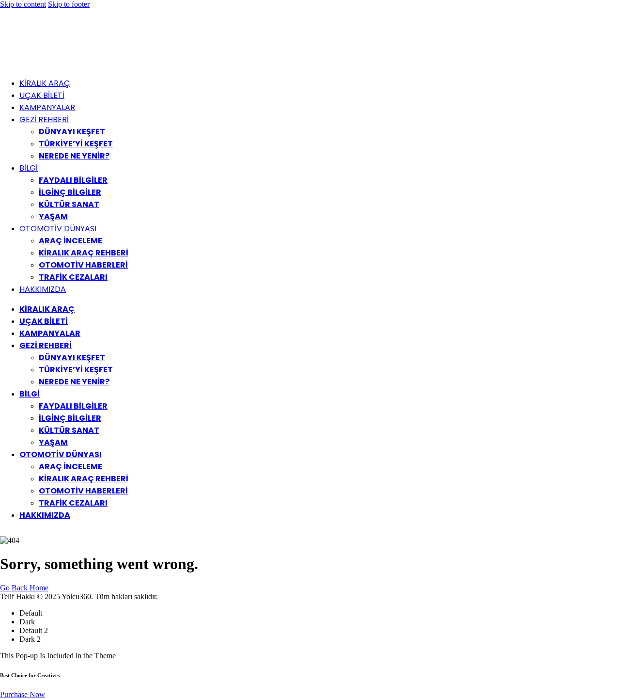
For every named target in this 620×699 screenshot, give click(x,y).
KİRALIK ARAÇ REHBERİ (83, 252)
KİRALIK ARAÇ (44, 83)
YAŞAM (53, 216)
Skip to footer (69, 4)
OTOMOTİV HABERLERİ (83, 264)
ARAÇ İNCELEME (70, 240)
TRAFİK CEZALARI (73, 277)
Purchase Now (22, 694)
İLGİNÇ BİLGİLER (70, 192)
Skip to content (23, 4)
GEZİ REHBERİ (44, 119)
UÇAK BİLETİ (41, 95)
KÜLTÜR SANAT (69, 204)
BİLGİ (28, 168)
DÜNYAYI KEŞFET (72, 131)
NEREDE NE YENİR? (74, 155)
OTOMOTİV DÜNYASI (57, 228)
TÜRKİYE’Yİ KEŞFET (76, 143)
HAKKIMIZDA (42, 289)
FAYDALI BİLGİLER (73, 180)
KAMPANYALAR (47, 107)
